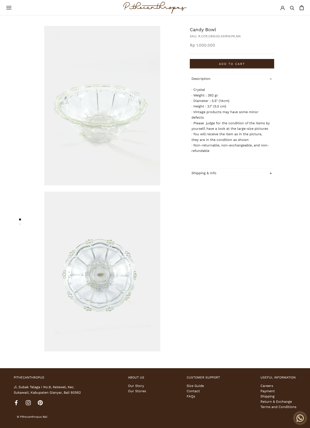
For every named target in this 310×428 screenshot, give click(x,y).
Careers (266, 385)
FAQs (191, 396)
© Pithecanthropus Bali (32, 416)
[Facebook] (16, 402)
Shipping (267, 396)
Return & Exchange (276, 401)
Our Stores (137, 391)
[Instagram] (28, 402)
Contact (193, 391)
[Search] (292, 7)
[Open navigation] (8, 8)
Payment (267, 391)
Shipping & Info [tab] (203, 173)
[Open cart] (302, 7)
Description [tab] (200, 78)
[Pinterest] (40, 402)
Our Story (136, 385)
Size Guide (195, 385)
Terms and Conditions (278, 406)
